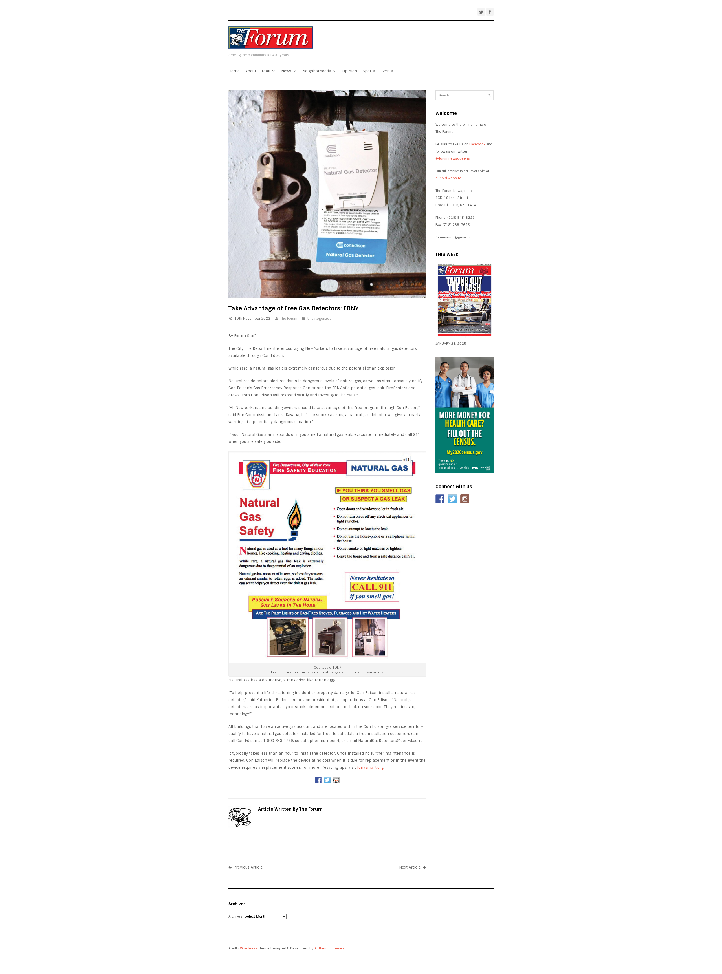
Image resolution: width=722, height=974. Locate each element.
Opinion (349, 71)
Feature (269, 71)
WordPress (248, 948)
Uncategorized (319, 318)
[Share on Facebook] (318, 780)
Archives (235, 916)
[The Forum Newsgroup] (270, 47)
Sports (369, 71)
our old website (448, 178)
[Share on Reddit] (336, 780)
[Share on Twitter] (327, 780)
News (286, 71)
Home (234, 71)
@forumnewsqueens (452, 158)
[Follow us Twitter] (452, 498)
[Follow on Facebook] (439, 498)
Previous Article (248, 867)
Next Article (410, 867)
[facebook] (490, 12)
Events (386, 71)
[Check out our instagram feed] (464, 498)
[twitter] (481, 12)
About (250, 71)
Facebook (477, 144)
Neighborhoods (317, 71)
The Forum (288, 318)
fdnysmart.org (370, 767)
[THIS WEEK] (464, 336)
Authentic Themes (329, 948)
